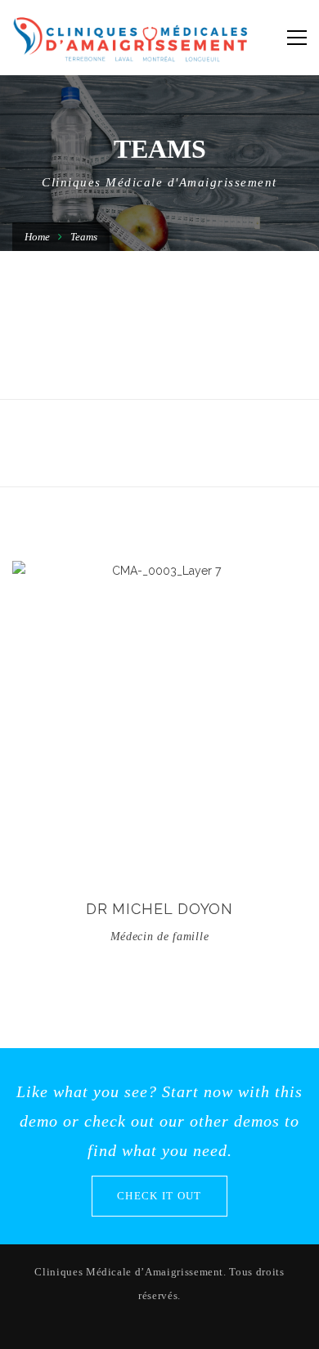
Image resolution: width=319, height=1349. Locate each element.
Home (37, 237)
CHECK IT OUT (159, 1196)
